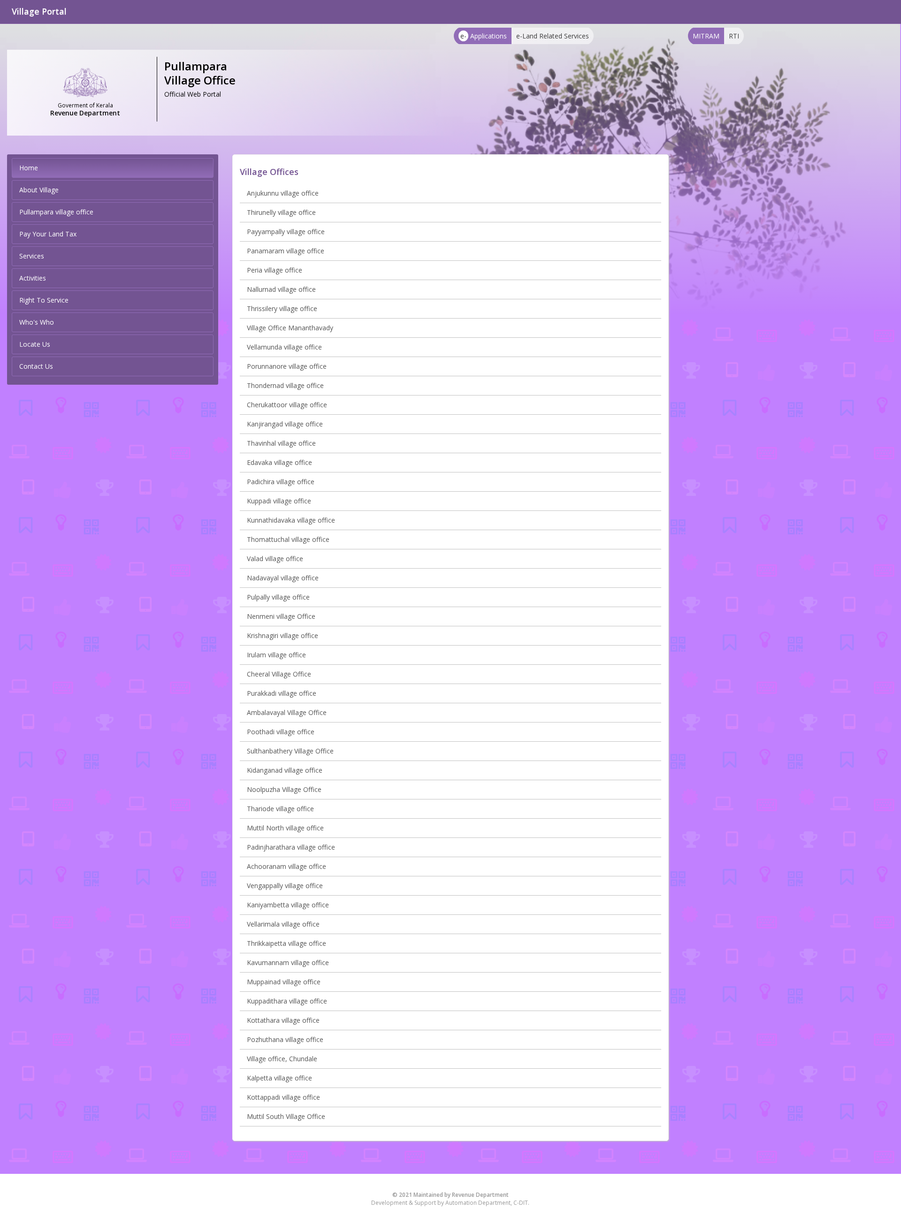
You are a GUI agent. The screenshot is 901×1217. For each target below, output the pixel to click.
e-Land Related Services (552, 35)
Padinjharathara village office (291, 847)
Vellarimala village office (283, 924)
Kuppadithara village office (287, 1000)
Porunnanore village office (287, 366)
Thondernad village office (285, 385)
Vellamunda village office (284, 346)
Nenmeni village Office (281, 616)
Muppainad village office (284, 981)
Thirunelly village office (281, 212)
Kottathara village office (283, 1020)
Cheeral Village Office (279, 673)
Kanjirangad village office (285, 423)
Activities (32, 278)
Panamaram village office (285, 250)
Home (28, 167)
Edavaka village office (279, 462)
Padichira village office (280, 481)
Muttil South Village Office (286, 1116)
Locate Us (34, 344)
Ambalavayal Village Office (287, 712)
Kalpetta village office (279, 1077)
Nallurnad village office (281, 289)
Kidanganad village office (284, 770)
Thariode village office (280, 808)
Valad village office (275, 558)
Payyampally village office (286, 231)
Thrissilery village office (282, 308)
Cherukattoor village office (287, 404)
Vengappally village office (285, 885)
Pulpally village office (278, 597)
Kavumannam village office (288, 962)
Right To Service (44, 300)
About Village (39, 189)
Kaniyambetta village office (288, 904)
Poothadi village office (280, 731)
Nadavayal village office (283, 577)
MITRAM (706, 35)
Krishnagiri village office (282, 635)
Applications (483, 35)
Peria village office (274, 270)
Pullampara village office (56, 211)
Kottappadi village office (283, 1097)
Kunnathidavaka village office (291, 520)
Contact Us (36, 366)
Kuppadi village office (279, 500)
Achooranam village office (286, 866)
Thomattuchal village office (288, 539)
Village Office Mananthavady (290, 327)
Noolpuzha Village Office (284, 789)
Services (31, 255)
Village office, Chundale (282, 1058)
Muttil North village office (285, 827)
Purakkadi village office (281, 693)
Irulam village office (276, 654)
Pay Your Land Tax (47, 233)
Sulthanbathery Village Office (290, 750)
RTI (734, 35)
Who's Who (36, 322)
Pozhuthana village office (285, 1039)
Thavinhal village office (281, 443)
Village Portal (39, 11)
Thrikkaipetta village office (286, 943)
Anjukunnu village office (283, 193)
